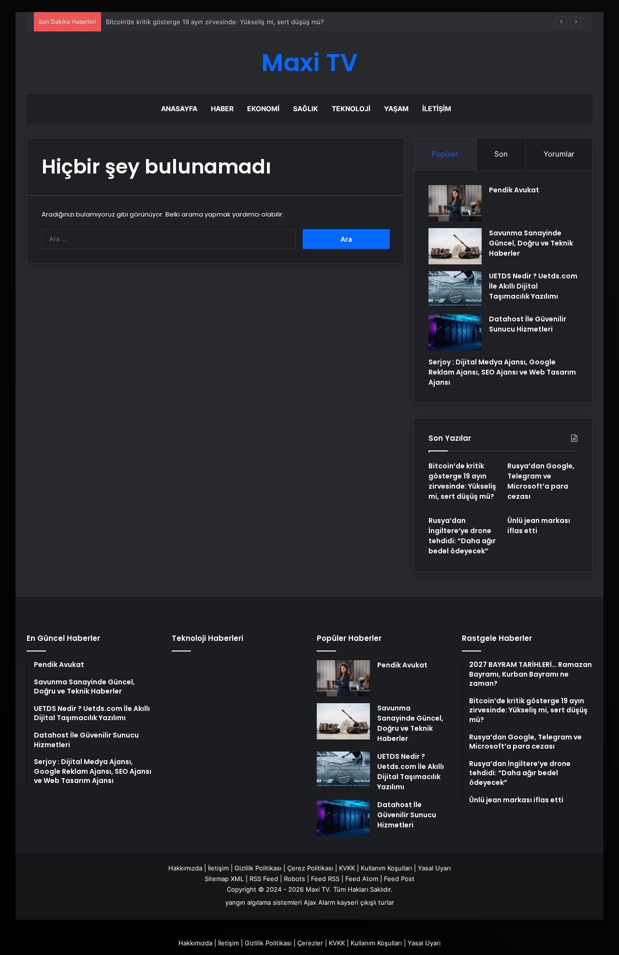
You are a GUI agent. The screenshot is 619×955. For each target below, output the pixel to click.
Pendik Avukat (514, 190)
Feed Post (399, 879)
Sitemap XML (224, 879)
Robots (294, 879)
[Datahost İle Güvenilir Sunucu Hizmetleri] (455, 332)
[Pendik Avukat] (455, 203)
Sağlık (305, 108)
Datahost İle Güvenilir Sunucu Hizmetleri (527, 324)
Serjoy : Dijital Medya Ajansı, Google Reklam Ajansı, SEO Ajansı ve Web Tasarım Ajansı (502, 372)
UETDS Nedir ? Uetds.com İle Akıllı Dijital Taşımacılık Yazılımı (533, 286)
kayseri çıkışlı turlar (365, 902)
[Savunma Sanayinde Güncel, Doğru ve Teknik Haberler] (455, 246)
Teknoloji (351, 108)
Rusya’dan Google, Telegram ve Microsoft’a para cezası (541, 481)
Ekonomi (263, 108)
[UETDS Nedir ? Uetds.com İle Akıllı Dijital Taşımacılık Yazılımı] (455, 289)
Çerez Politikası (310, 868)
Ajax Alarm (319, 902)
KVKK (347, 868)
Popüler (444, 154)
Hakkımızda (185, 868)
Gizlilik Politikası (258, 868)
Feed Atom (361, 879)
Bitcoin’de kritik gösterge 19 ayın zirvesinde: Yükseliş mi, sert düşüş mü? (215, 22)
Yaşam (396, 108)
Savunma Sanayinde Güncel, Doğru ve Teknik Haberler (531, 243)
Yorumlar (559, 154)
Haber (222, 108)
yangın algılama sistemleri (263, 902)
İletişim (436, 108)
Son (501, 154)
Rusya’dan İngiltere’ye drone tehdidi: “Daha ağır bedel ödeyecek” (462, 536)
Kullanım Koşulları (386, 868)
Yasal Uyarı (434, 868)
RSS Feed (264, 879)
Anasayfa (179, 108)
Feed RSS (325, 879)
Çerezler (310, 943)
